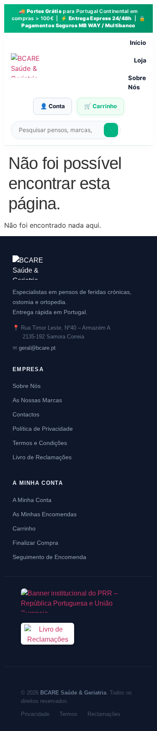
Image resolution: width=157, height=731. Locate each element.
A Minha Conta (32, 500)
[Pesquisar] (111, 130)
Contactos (26, 414)
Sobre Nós (137, 82)
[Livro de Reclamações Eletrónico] (47, 649)
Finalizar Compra (35, 542)
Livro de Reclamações (42, 457)
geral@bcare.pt (37, 348)
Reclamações (104, 714)
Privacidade (35, 714)
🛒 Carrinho (100, 106)
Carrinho (24, 528)
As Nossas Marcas (37, 400)
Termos (68, 714)
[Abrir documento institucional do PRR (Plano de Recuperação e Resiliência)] (78, 600)
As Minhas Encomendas (45, 514)
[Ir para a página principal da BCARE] (78, 267)
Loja (140, 60)
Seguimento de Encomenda (49, 557)
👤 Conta (52, 106)
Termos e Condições (40, 443)
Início (138, 43)
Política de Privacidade (43, 428)
